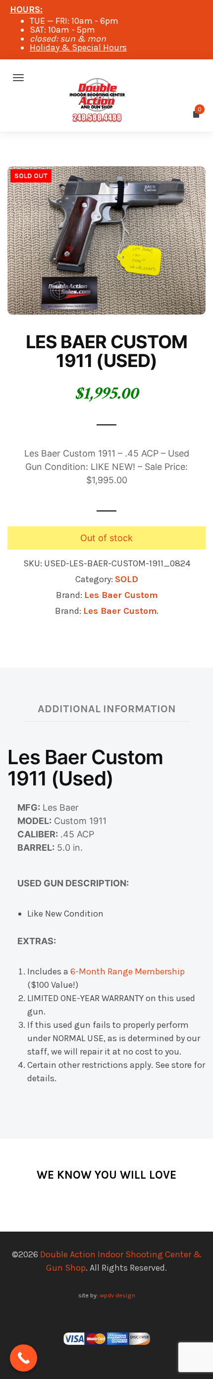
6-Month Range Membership (127, 971)
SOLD (126, 579)
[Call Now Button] (23, 1358)
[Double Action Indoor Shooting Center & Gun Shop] (106, 77)
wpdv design (117, 1295)
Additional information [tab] (107, 708)
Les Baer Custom (121, 595)
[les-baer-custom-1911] (106, 239)
